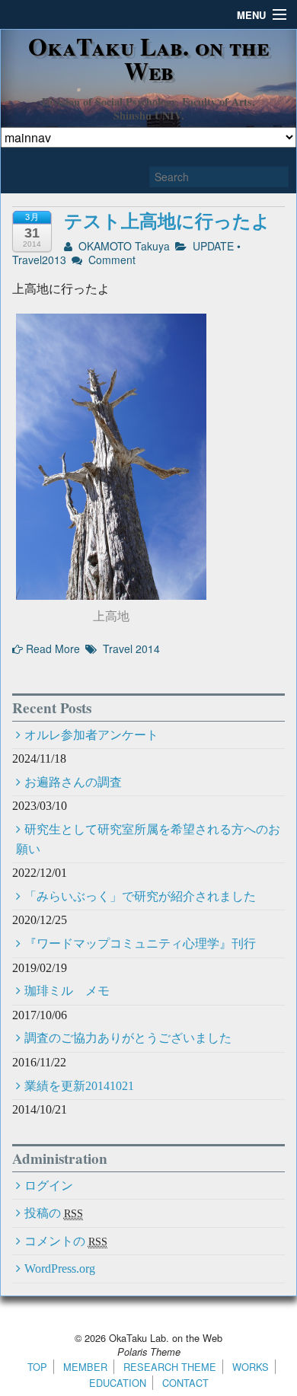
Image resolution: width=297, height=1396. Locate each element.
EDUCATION (117, 1382)
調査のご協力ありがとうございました (128, 1037)
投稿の (53, 1212)
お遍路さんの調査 (73, 782)
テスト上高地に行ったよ (167, 220)
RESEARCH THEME (169, 1366)
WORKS (250, 1366)
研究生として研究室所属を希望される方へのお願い (148, 839)
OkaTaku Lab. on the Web (148, 58)
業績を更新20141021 (79, 1085)
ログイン (48, 1185)
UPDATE (213, 245)
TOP (37, 1366)
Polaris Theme (148, 1352)
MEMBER (85, 1366)
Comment (110, 259)
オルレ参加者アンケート (91, 734)
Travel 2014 (131, 648)
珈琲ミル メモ (67, 990)
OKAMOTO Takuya (122, 245)
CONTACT (185, 1382)
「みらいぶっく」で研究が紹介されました (140, 896)
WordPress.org (59, 1268)
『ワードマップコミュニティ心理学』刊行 (140, 943)
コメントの (65, 1241)
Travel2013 (39, 259)
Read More (51, 648)
